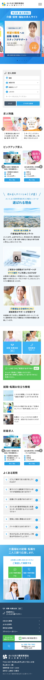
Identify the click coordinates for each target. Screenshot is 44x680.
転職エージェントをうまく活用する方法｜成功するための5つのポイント (26, 419)
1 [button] (17, 60)
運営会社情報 (7, 628)
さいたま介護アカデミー (14, 613)
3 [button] (22, 60)
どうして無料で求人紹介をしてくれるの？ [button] (22, 480)
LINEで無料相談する (15, 574)
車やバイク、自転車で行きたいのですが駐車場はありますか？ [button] (21, 490)
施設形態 (12, 83)
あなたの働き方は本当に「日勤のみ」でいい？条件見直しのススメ (26, 407)
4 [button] (24, 60)
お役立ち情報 (7, 621)
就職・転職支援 (14, 608)
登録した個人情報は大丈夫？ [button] (20, 519)
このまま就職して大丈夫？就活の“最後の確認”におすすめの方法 (26, 395)
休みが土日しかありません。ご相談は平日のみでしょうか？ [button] (22, 535)
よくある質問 (7, 624)
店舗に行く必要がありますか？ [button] (21, 499)
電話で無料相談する (29, 574)
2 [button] (20, 60)
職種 (10, 78)
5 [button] (27, 60)
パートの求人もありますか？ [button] (20, 526)
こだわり (11, 92)
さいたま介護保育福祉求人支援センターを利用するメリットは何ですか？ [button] (22, 509)
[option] (22, 39)
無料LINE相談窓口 (29, 638)
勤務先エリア (13, 87)
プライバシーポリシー (10, 631)
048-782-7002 (29, 644)
